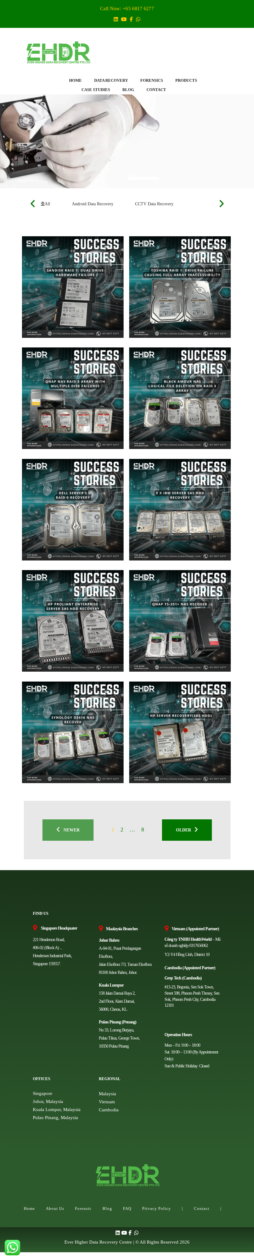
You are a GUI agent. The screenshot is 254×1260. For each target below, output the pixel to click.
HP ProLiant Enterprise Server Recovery (71, 622)
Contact (201, 1208)
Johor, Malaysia (48, 1101)
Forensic (83, 1208)
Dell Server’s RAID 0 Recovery (60, 511)
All (47, 204)
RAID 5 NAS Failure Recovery (59, 734)
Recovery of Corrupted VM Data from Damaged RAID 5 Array (177, 734)
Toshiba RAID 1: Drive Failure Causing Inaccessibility (170, 288)
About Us (55, 1208)
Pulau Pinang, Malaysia (55, 1117)
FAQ (127, 1208)
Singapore (42, 1093)
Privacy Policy (156, 1208)
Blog (107, 1208)
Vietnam (107, 1101)
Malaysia (107, 1093)
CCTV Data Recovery (154, 204)
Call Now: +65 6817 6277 (127, 8)
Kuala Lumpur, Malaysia (57, 1109)
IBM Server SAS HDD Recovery (169, 511)
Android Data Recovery (92, 204)
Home (29, 1208)
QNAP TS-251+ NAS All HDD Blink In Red (172, 622)
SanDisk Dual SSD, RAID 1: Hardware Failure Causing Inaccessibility (70, 288)
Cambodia (109, 1109)
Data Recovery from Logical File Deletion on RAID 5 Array (177, 399)
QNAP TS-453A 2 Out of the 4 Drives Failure (70, 400)
